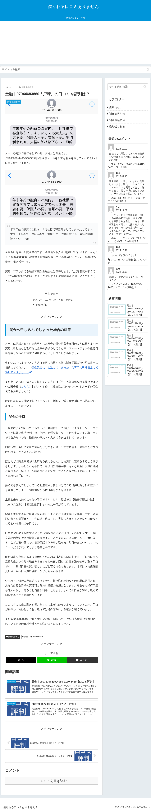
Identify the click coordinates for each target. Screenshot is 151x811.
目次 (47, 293)
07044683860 (38, 637)
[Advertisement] (75, 43)
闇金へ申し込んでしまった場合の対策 (53, 300)
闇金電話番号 (13, 637)
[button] (148, 69)
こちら (25, 386)
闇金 (26, 637)
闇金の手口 (41, 304)
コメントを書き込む (52, 781)
